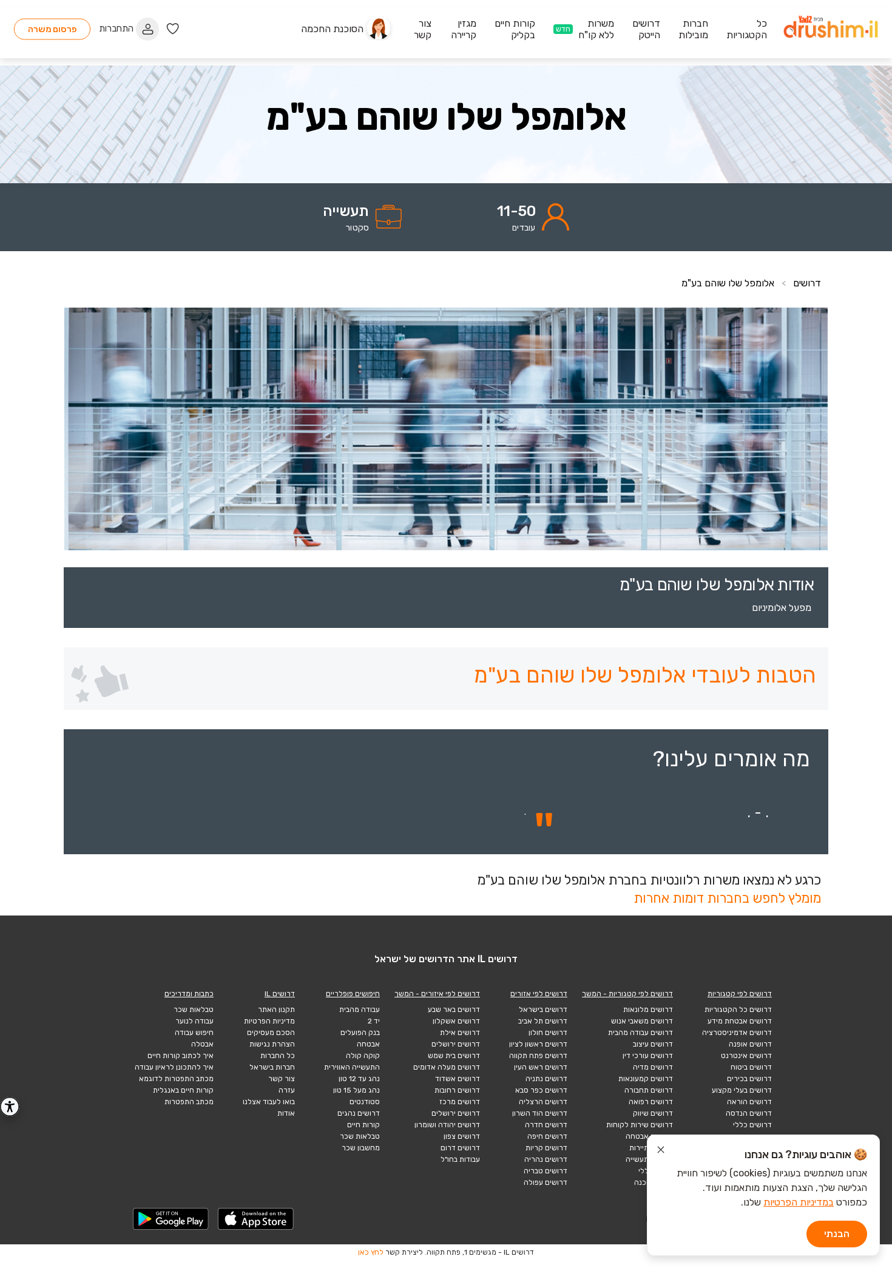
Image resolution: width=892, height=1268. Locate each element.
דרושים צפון (462, 1136)
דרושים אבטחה (649, 1136)
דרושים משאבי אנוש (642, 1021)
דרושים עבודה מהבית (640, 1032)
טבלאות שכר (360, 1136)
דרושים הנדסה (749, 1113)
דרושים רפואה (651, 1102)
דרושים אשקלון (456, 1021)
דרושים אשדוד (457, 1078)
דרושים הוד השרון (539, 1113)
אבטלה (202, 1044)
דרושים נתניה (546, 1078)
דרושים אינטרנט (746, 1055)
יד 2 (374, 1021)
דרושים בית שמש (454, 1055)
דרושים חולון (548, 1032)
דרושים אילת (460, 1032)
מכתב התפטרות (189, 1102)
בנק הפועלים (360, 1032)
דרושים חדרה (546, 1125)
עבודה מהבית (359, 1009)
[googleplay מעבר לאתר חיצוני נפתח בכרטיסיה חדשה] (171, 1219)
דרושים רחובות (457, 1090)
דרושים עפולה (545, 1182)
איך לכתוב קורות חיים (180, 1055)
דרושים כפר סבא (541, 1090)
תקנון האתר (276, 1009)
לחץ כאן (370, 1252)
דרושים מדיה (653, 1067)
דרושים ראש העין (540, 1067)
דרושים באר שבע (454, 1009)
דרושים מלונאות (648, 1009)
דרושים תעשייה (649, 1159)
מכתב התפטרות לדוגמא (176, 1078)
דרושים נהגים (358, 1113)
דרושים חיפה (547, 1136)
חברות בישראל (272, 1067)
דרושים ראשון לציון (538, 1044)
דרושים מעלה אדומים (446, 1067)
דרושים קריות (546, 1148)
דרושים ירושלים (455, 1044)
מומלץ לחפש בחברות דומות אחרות (727, 898)
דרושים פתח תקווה (538, 1055)
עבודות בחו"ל (460, 1159)
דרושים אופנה (750, 1044)
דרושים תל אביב (542, 1021)
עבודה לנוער (194, 1021)
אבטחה (368, 1044)
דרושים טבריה (545, 1171)
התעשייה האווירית (352, 1067)
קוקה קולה (363, 1055)
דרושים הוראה (749, 1102)
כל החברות (277, 1055)
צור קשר (281, 1078)
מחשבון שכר (361, 1148)
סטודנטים (365, 1102)
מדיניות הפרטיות (269, 1021)
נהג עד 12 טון (359, 1078)
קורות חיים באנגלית (183, 1090)
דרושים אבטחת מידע (740, 1021)
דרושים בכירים (749, 1078)
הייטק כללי (655, 1171)
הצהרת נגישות (272, 1044)
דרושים (807, 283)
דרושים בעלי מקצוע (742, 1090)
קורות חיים (363, 1125)
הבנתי (837, 1233)
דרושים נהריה (545, 1159)
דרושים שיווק (653, 1113)
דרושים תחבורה (648, 1090)
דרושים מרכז (459, 1102)
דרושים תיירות (651, 1148)
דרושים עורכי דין (648, 1055)
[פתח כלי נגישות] (9, 1106)
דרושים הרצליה (543, 1102)
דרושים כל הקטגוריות (738, 1009)
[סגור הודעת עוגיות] (661, 1151)
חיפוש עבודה (194, 1032)
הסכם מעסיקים (271, 1032)
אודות (286, 1113)
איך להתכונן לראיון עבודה (174, 1067)
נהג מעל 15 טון (356, 1090)
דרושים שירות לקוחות (639, 1125)
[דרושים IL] (830, 29)
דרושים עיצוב (653, 1044)
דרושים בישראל (543, 1009)
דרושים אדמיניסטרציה (737, 1032)
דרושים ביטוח (751, 1067)
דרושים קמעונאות (645, 1078)
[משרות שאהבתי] (172, 29)
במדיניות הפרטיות (798, 1202)
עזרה (287, 1090)
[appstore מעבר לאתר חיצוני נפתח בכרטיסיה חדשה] (256, 1219)
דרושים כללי (752, 1125)
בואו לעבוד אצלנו (269, 1102)
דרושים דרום (460, 1148)
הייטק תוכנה (653, 1182)
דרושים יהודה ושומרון (447, 1125)
